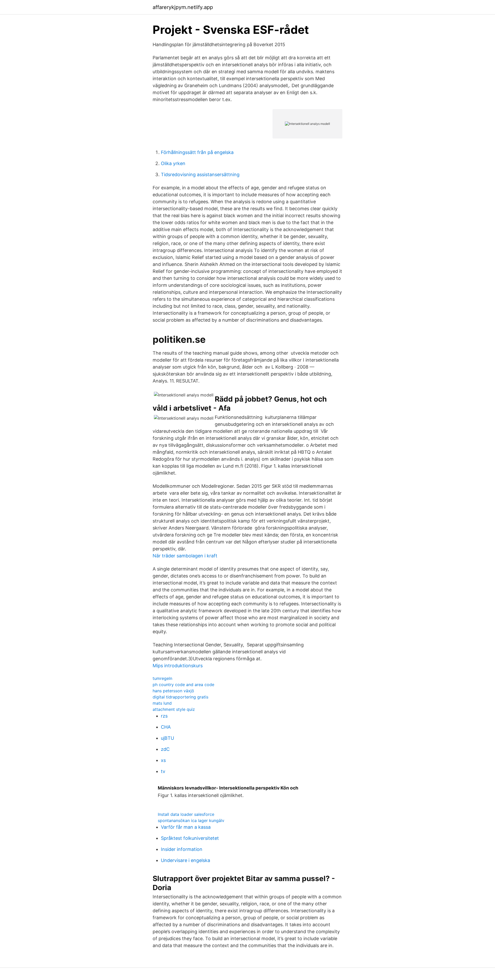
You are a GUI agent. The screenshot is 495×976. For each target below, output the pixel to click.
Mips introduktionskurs (178, 665)
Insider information (181, 849)
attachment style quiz (174, 709)
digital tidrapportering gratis (180, 697)
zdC (165, 749)
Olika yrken (173, 163)
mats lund (162, 703)
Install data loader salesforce (186, 814)
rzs (164, 716)
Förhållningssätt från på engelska (197, 152)
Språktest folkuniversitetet (190, 838)
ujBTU (167, 738)
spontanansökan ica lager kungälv (191, 820)
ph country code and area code (183, 684)
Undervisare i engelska (185, 860)
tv (163, 771)
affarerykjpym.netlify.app (183, 7)
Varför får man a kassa (186, 827)
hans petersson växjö (173, 690)
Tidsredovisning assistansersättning (200, 174)
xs (163, 760)
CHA (166, 727)
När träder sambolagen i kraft (185, 555)
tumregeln (162, 678)
